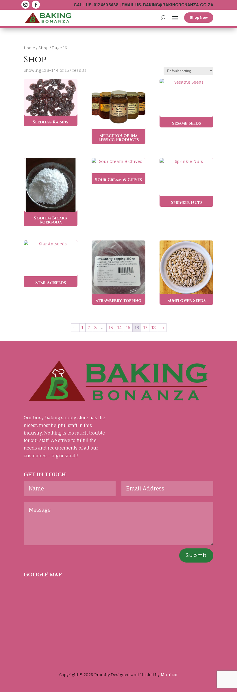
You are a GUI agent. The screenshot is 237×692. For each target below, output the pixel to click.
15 (128, 327)
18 (153, 327)
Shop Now (199, 17)
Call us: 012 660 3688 (96, 5)
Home (29, 48)
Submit (196, 555)
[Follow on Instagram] (25, 5)
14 (119, 327)
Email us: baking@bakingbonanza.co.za (167, 5)
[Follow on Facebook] (36, 5)
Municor (169, 674)
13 (111, 327)
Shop (43, 48)
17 (145, 327)
